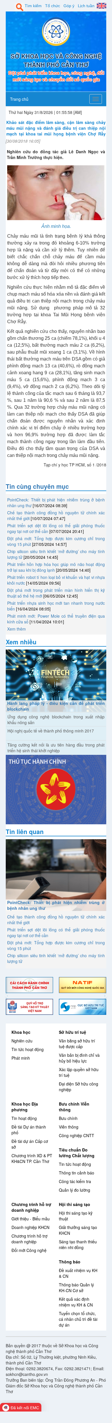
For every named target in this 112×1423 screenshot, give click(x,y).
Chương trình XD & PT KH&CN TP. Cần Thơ (31, 1158)
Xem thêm (16, 629)
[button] (7, 996)
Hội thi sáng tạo (74, 1204)
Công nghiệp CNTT (76, 1135)
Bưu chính (68, 1118)
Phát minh (20, 1058)
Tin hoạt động (24, 1118)
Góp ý (68, 5)
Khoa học (20, 1032)
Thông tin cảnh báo (76, 1173)
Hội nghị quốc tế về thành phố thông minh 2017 (50, 731)
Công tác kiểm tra (75, 1181)
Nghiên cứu (21, 1041)
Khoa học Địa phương (24, 1106)
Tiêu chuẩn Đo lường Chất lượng (76, 1152)
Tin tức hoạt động (27, 1049)
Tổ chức (52, 5)
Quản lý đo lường (74, 1190)
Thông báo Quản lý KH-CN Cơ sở (76, 1287)
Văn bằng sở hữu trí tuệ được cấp (77, 1043)
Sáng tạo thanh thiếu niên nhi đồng (78, 1244)
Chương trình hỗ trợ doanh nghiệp (31, 1207)
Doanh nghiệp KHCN (30, 1227)
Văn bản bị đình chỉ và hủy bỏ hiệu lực (79, 1058)
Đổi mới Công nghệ (29, 1250)
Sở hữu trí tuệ (72, 1032)
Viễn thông (68, 1127)
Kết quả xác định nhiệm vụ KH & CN (76, 1302)
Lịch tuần (86, 5)
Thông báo (69, 1262)
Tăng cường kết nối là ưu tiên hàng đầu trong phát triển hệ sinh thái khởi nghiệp (56, 747)
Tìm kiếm (33, 5)
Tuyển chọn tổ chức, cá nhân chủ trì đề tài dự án (78, 1319)
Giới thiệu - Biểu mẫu (30, 1219)
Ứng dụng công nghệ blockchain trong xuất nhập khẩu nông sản (56, 719)
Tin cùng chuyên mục (37, 486)
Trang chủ (19, 99)
